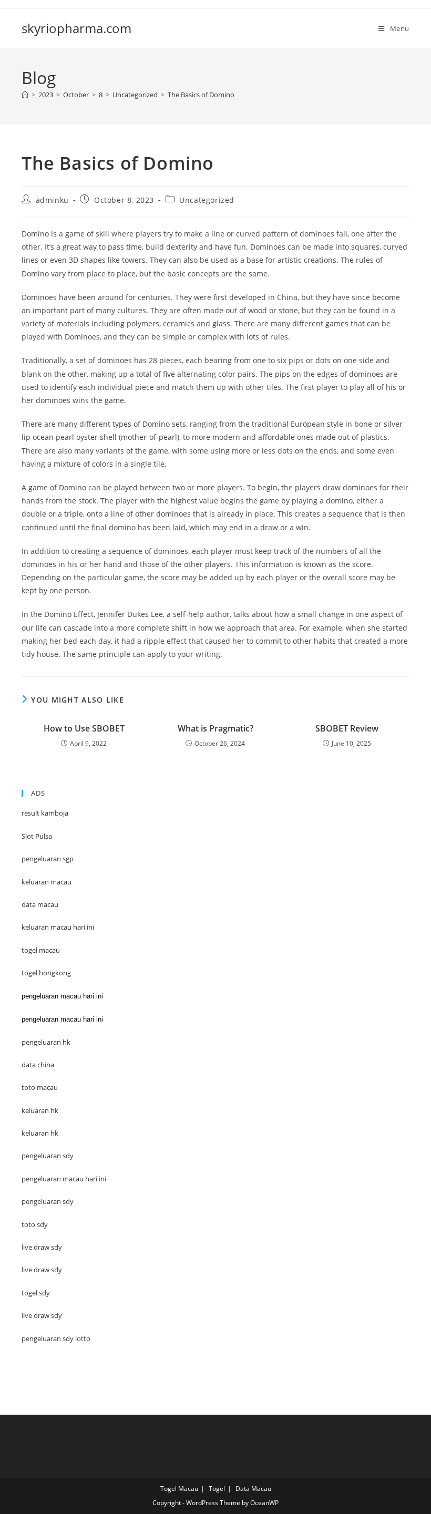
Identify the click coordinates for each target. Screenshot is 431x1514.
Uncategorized (206, 200)
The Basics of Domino (201, 94)
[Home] (25, 94)
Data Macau (253, 1488)
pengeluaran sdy (48, 1201)
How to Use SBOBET (84, 728)
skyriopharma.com (76, 28)
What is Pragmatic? (215, 728)
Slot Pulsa (37, 836)
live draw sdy (42, 1315)
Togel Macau (179, 1488)
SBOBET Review (346, 728)
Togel (217, 1488)
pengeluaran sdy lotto (56, 1338)
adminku (52, 200)
